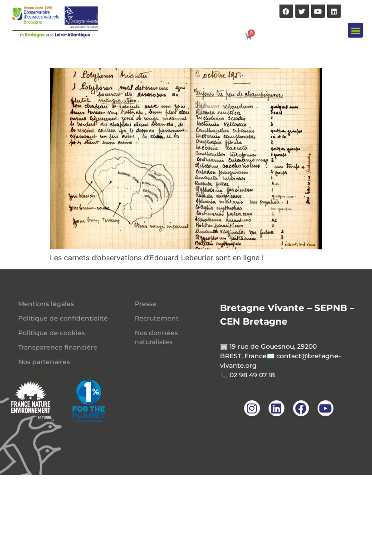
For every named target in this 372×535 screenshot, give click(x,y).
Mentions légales (46, 304)
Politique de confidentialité (63, 318)
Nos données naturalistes (156, 337)
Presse (146, 304)
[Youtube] (318, 11)
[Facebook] (286, 11)
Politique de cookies (51, 333)
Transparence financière (58, 347)
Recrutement (157, 318)
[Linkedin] (334, 11)
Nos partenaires (44, 362)
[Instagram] (252, 408)
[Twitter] (302, 11)
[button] (355, 30)
